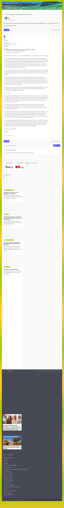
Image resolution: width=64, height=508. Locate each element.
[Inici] (5, 6)
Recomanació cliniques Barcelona (10, 465)
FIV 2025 (5, 488)
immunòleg (6, 459)
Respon (6, 30)
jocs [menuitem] (20, 3)
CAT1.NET (36, 162)
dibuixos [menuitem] (17, 3)
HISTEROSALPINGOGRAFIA (9, 484)
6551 (8, 42)
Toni (4, 39)
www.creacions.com (9, 135)
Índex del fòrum (10, 370)
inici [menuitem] (3, 3)
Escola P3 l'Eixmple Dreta (9, 494)
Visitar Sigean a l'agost (8, 475)
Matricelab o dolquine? (8, 457)
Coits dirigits (6, 482)
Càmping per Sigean (8, 477)
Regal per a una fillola (8, 473)
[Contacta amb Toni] (16, 48)
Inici (5, 370)
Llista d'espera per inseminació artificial (11, 486)
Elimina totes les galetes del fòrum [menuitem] (42, 370)
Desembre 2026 (7, 471)
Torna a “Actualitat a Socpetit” (10, 145)
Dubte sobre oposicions (8, 479)
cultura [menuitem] (6, 3)
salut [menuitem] (14, 3)
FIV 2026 (5, 461)
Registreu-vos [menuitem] (51, 3)
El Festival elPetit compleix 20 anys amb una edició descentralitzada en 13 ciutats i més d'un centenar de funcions (20, 50)
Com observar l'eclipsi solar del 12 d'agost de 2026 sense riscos (16, 469)
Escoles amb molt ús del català (10, 490)
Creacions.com (22, 499)
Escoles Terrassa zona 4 (8, 480)
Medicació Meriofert (8, 492)
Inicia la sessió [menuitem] (59, 3)
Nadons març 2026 (7, 467)
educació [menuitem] (10, 3)
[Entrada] (5, 52)
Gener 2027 (6, 463)
